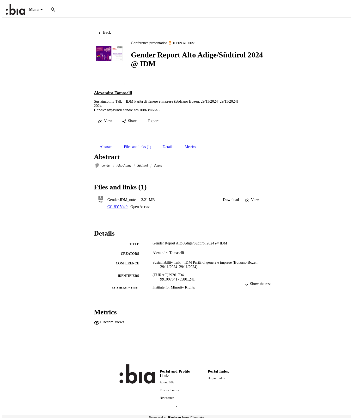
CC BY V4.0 (117, 207)
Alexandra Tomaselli (113, 92)
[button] (231, 200)
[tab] (106, 147)
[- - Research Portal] (15, 9)
